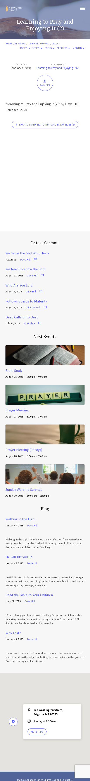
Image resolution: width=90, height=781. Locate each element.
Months (77, 48)
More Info (37, 731)
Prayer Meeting (17, 410)
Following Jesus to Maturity (26, 301)
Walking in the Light (20, 519)
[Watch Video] (35, 259)
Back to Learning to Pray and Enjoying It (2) (47, 124)
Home (8, 43)
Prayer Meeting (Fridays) (23, 450)
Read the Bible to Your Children (29, 595)
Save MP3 (45, 85)
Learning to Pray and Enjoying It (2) (58, 68)
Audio (56, 43)
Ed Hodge (29, 323)
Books (48, 48)
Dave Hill (25, 259)
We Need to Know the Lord (25, 269)
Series (36, 48)
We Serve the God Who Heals (27, 253)
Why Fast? (13, 633)
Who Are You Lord (19, 285)
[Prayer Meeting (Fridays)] (45, 442)
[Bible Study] (45, 362)
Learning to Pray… (38, 43)
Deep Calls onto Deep (21, 317)
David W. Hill (33, 307)
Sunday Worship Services (23, 489)
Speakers (62, 48)
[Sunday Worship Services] (45, 481)
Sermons (20, 43)
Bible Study (13, 370)
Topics (24, 48)
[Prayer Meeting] (45, 402)
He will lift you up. (19, 557)
